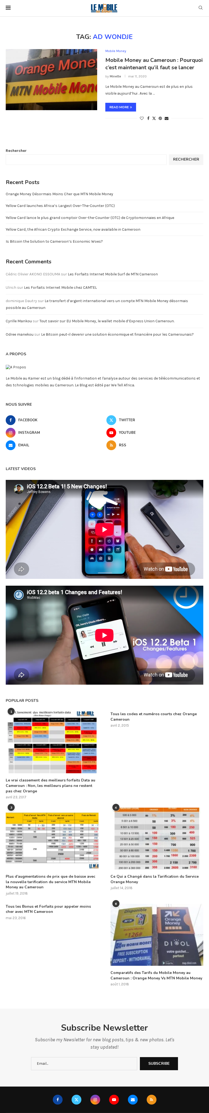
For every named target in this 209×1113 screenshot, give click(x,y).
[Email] (133, 1100)
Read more (119, 107)
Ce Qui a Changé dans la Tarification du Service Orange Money (154, 879)
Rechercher (16, 150)
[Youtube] (114, 1100)
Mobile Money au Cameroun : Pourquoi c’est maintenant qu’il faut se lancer (154, 63)
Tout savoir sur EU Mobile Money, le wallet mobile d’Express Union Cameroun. (106, 321)
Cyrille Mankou (19, 321)
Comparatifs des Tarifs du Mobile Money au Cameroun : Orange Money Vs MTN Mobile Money (156, 975)
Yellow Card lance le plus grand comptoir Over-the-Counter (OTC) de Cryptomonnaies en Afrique (90, 217)
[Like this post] (142, 118)
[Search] (200, 8)
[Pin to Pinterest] (160, 118)
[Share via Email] (166, 118)
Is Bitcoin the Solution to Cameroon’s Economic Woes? (54, 241)
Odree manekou (19, 334)
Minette (115, 76)
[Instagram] (95, 1100)
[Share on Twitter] (154, 118)
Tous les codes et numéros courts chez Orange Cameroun (153, 716)
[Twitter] (76, 1100)
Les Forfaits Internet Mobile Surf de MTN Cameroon (113, 274)
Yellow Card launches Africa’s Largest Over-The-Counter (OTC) (60, 205)
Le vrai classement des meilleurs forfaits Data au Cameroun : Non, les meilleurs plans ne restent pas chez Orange (50, 785)
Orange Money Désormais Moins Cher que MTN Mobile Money (59, 194)
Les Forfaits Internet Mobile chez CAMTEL (60, 287)
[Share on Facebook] (148, 118)
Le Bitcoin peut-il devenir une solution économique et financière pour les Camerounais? (117, 334)
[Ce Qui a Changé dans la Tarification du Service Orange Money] (156, 839)
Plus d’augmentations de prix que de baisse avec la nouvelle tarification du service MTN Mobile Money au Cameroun (50, 882)
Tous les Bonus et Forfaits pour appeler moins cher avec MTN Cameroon (48, 909)
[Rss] (151, 1100)
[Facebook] (58, 1100)
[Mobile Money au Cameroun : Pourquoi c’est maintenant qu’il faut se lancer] (51, 79)
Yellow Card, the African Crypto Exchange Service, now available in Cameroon (73, 229)
